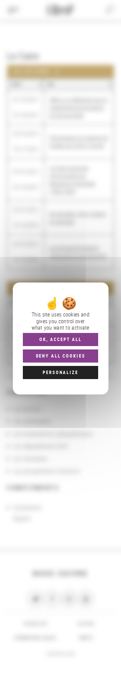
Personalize (60, 372)
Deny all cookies (60, 356)
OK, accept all (60, 339)
